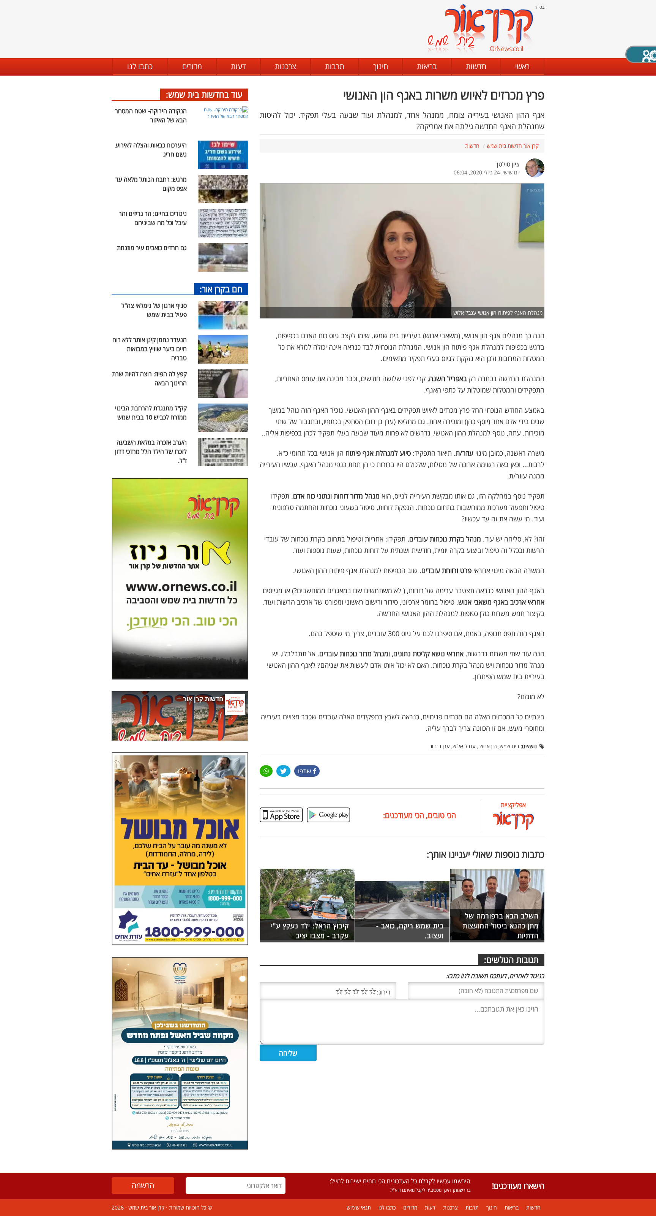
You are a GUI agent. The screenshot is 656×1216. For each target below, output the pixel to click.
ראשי (522, 66)
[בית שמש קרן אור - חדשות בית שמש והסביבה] (480, 28)
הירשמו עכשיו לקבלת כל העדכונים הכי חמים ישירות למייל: (400, 1181)
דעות (238, 66)
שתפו (304, 771)
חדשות (476, 66)
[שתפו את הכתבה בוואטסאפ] (266, 771)
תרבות (334, 66)
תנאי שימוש (359, 1207)
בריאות (427, 66)
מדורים (192, 66)
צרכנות (285, 66)
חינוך (380, 66)
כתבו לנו (140, 66)
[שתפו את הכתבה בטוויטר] (283, 771)
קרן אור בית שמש (146, 1207)
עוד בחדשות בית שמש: (204, 94)
